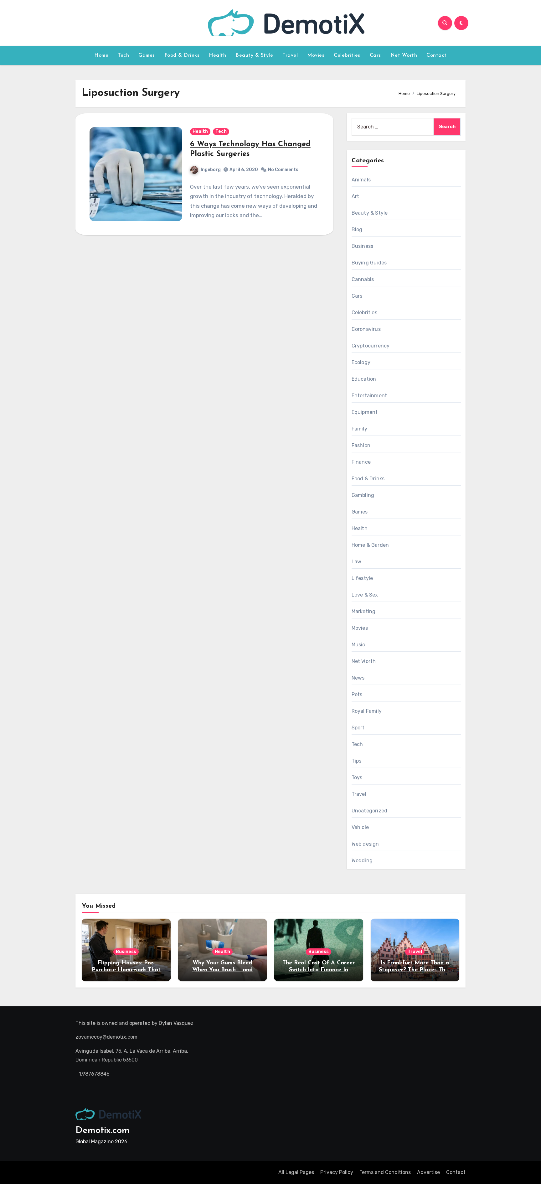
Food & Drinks (182, 55)
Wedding (362, 860)
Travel (290, 55)
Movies (315, 55)
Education (364, 379)
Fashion (361, 445)
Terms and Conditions (385, 1172)
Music (358, 645)
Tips (357, 761)
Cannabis (363, 279)
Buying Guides (369, 263)
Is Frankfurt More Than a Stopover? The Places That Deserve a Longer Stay (415, 969)
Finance (361, 462)
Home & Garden (370, 545)
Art (355, 196)
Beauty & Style (254, 55)
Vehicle (360, 827)
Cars (375, 55)
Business (363, 246)
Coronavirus (366, 329)
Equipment (365, 412)
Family (359, 429)
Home (101, 55)
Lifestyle (362, 578)
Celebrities (347, 55)
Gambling (363, 495)
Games (146, 55)
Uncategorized (370, 811)
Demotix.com (102, 1130)
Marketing (364, 611)
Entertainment (369, 396)
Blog (357, 229)
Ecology (361, 362)
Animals (361, 180)
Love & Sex (365, 595)
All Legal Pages (296, 1172)
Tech (123, 55)
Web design (365, 844)
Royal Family (367, 711)
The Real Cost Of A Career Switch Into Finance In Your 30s (318, 969)
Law (357, 562)
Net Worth (403, 55)
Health (217, 55)
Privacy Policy (336, 1172)
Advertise (428, 1172)
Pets (357, 694)
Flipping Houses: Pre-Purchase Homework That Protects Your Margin (126, 969)
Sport (358, 728)
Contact (436, 55)
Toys (357, 777)
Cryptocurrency (371, 346)
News (358, 678)
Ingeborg (211, 169)
